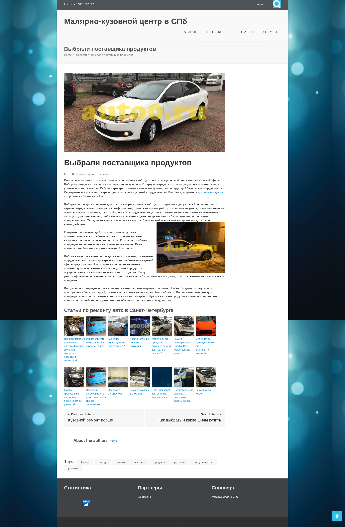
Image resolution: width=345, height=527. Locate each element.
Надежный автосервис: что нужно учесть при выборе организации (96, 397)
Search (277, 4)
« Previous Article (81, 414)
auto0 (113, 441)
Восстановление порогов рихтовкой (139, 342)
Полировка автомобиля (115, 391)
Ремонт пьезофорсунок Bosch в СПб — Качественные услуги (182, 346)
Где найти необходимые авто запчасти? (117, 342)
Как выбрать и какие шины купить (190, 420)
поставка (139, 462)
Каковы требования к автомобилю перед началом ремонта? (72, 397)
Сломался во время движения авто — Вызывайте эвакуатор (205, 346)
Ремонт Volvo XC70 (203, 391)
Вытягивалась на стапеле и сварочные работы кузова (183, 395)
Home (68, 54)
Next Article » (210, 414)
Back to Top (337, 516)
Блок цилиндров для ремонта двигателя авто (161, 393)
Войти (259, 4)
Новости (81, 54)
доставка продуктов (210, 192)
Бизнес (85, 462)
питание (121, 462)
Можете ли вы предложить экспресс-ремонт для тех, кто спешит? (161, 346)
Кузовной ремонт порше (90, 420)
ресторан (179, 462)
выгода (103, 462)
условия (73, 468)
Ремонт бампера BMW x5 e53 (139, 391)
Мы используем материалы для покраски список (95, 342)
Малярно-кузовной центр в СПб (125, 21)
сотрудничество (203, 462)
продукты (159, 462)
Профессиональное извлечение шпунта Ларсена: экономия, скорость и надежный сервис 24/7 (74, 349)
